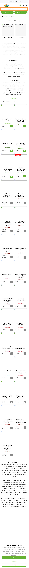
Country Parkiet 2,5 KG (7, 275)
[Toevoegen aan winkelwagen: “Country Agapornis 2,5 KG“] (11, 126)
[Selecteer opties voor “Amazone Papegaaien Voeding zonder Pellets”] (11, 231)
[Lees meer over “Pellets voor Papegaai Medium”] (25, 306)
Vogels (6, 16)
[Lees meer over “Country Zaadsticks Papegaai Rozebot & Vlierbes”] (11, 306)
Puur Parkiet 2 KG (7, 370)
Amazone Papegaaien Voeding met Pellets (20, 195)
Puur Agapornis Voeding (21, 324)
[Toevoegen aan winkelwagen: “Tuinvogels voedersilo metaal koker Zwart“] (24, 176)
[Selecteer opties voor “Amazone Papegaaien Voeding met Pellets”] (25, 203)
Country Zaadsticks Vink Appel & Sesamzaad (20, 120)
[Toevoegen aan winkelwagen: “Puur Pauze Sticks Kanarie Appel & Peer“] (24, 150)
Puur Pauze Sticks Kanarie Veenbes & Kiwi (20, 372)
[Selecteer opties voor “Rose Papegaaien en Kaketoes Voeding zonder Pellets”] (11, 455)
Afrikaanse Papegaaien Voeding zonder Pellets (7, 196)
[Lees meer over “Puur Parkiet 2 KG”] (11, 378)
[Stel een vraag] (20, 5)
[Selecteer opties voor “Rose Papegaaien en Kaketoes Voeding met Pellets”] (25, 427)
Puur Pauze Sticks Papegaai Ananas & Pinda (7, 396)
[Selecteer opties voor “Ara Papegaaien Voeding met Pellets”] (25, 231)
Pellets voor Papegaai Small (7, 324)
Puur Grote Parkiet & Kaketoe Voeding (7, 347)
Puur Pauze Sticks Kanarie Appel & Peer (20, 145)
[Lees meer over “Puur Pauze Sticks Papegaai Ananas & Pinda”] (11, 402)
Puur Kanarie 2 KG (7, 143)
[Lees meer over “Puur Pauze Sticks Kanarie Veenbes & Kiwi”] (25, 378)
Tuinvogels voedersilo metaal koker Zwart (20, 169)
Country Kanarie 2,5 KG (20, 249)
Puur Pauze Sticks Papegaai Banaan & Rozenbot (7, 169)
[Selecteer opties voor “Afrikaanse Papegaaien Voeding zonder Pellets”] (11, 203)
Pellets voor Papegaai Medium (20, 299)
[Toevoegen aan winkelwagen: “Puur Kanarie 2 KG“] (11, 150)
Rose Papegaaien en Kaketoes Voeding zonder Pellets (7, 447)
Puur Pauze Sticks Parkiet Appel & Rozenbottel (20, 396)
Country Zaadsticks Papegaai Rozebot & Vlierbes (7, 300)
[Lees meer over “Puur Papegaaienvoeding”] (25, 353)
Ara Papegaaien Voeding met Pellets (20, 221)
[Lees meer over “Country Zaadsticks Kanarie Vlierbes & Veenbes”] (25, 282)
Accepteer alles (14, 557)
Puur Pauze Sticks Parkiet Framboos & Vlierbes (7, 421)
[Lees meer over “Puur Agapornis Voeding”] (25, 330)
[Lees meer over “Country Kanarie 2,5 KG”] (25, 257)
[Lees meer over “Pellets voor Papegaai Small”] (11, 330)
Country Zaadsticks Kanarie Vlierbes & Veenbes (20, 276)
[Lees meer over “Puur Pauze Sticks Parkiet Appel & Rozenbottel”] (25, 402)
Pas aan (14, 561)
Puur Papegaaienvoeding (20, 347)
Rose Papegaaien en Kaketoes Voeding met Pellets (20, 421)
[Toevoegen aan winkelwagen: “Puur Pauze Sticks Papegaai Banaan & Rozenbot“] (11, 177)
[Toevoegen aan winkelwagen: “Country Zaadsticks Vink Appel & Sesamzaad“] (24, 126)
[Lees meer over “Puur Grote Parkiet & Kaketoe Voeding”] (11, 353)
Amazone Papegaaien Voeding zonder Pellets (7, 223)
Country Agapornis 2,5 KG (7, 119)
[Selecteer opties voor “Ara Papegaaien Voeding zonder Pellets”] (11, 257)
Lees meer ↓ (14, 98)
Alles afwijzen (14, 565)
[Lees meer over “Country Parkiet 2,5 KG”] (11, 282)
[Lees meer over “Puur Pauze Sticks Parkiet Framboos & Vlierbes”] (11, 428)
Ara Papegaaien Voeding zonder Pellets (7, 250)
